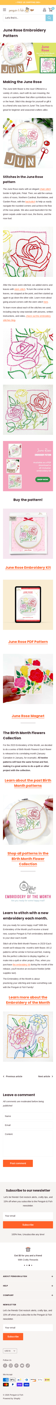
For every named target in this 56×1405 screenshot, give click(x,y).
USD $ (7, 1351)
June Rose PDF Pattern (28, 641)
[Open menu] (4, 10)
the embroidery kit (21, 964)
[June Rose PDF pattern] (28, 605)
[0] (50, 10)
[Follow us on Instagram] (11, 1365)
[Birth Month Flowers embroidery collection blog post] (28, 820)
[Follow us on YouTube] (22, 1365)
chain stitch (45, 189)
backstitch (30, 201)
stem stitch (19, 289)
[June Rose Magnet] (28, 679)
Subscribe (28, 1224)
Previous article (14, 1076)
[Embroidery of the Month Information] (28, 891)
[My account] (44, 9)
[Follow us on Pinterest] (16, 1365)
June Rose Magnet (28, 716)
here (46, 302)
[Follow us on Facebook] (5, 1365)
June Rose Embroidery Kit (28, 567)
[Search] (49, 18)
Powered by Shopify (11, 1398)
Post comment (18, 1163)
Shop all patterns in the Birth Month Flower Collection (28, 858)
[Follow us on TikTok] (28, 1365)
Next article (44, 1076)
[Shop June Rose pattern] (28, 466)
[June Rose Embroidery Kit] (28, 143)
